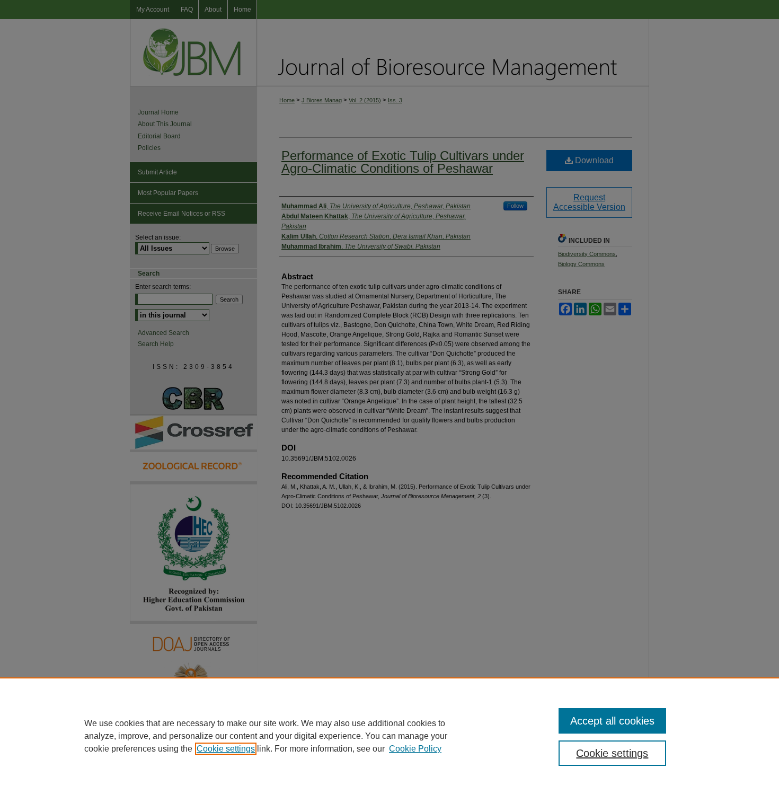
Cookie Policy (415, 748)
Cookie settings (226, 748)
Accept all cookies (612, 721)
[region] (389, 735)
